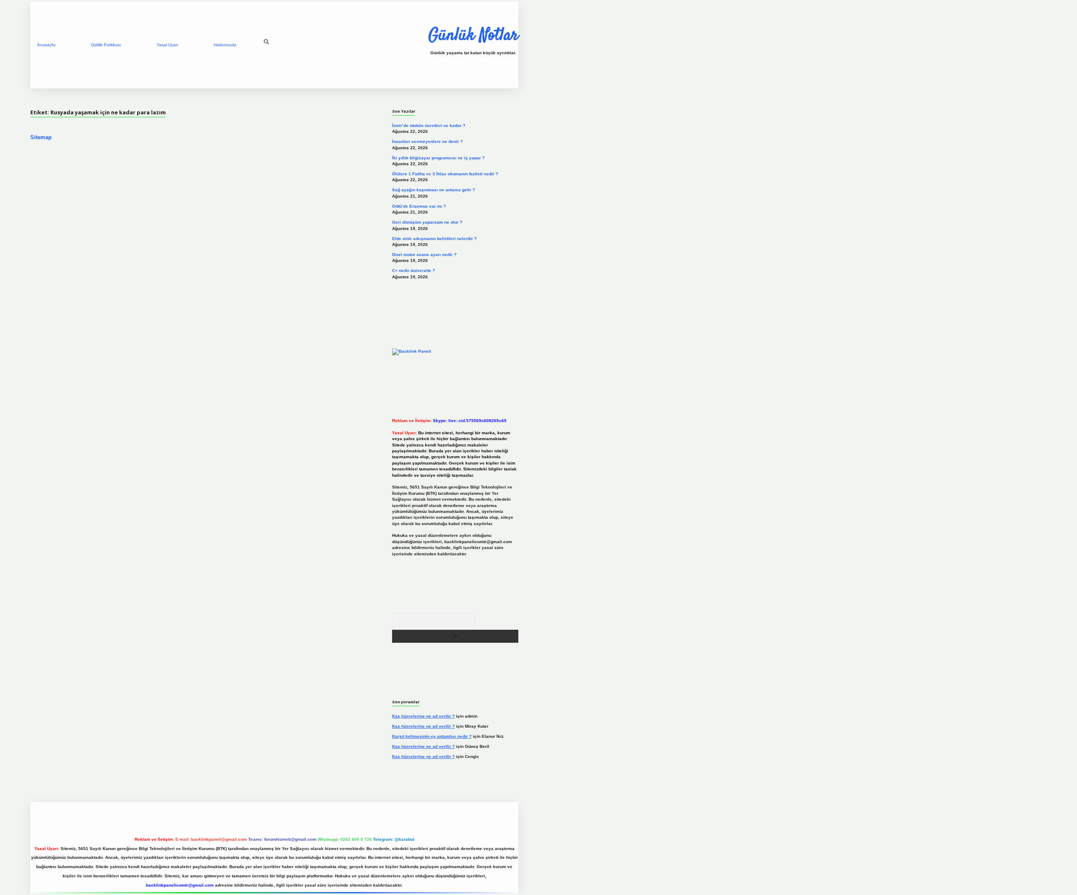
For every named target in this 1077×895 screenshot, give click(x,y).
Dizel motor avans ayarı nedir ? (424, 254)
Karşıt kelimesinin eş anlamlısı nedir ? (432, 736)
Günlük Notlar (473, 36)
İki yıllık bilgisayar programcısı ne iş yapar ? (438, 158)
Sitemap (41, 137)
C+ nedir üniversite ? (413, 270)
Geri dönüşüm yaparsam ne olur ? (427, 222)
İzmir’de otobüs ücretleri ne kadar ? (428, 125)
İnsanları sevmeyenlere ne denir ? (427, 141)
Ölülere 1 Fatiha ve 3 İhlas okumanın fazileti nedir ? (445, 174)
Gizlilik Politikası (106, 44)
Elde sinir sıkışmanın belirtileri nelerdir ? (434, 238)
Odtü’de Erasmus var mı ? (419, 206)
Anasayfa (46, 44)
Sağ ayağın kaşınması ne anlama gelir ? (433, 189)
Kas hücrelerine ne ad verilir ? (423, 716)
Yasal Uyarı (167, 44)
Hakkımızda (225, 44)
